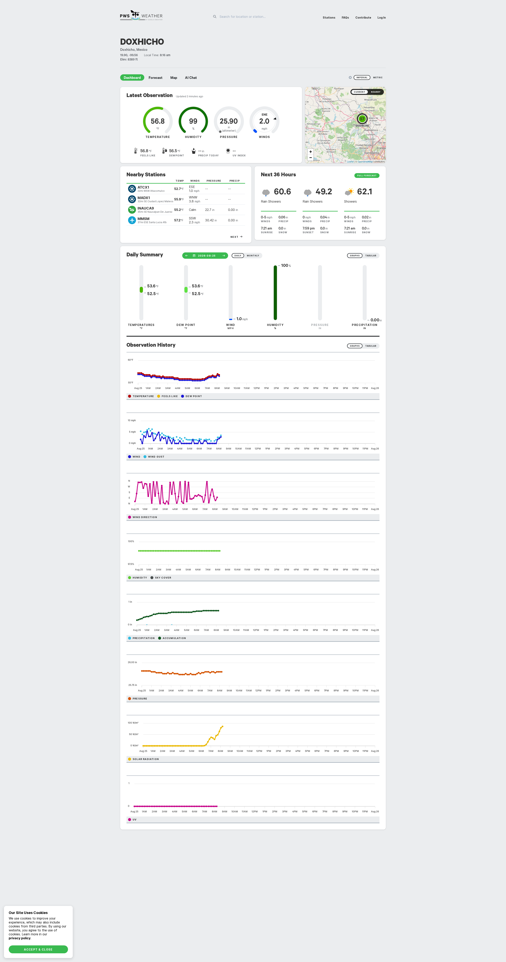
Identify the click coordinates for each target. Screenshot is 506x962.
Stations (329, 17)
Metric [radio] (378, 77)
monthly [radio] (253, 255)
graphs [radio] (355, 255)
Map (173, 78)
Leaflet (350, 161)
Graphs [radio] (355, 346)
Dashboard (132, 78)
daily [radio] (237, 255)
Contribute (363, 17)
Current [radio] (359, 92)
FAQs (345, 17)
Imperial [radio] (362, 77)
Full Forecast (367, 175)
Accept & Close (38, 949)
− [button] (310, 157)
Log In (382, 17)
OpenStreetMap (365, 161)
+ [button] (310, 151)
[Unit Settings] (350, 77)
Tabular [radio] (370, 346)
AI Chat (191, 78)
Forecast (155, 78)
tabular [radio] (370, 255)
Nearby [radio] (375, 92)
